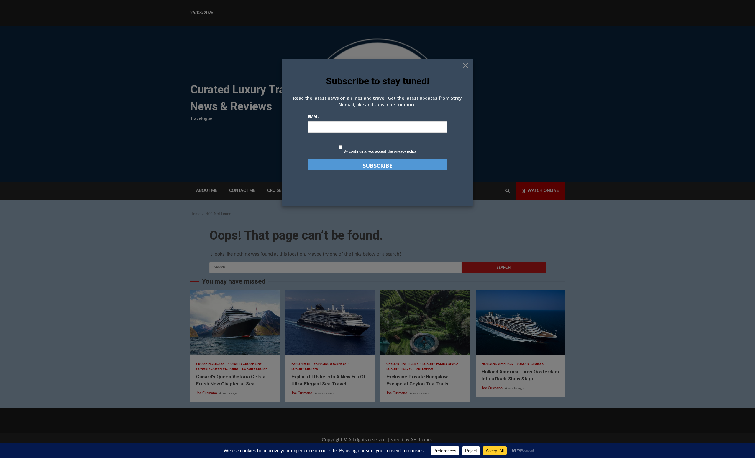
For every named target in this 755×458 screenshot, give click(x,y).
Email (313, 116)
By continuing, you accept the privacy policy (379, 152)
